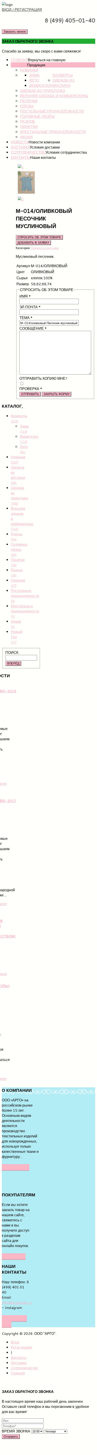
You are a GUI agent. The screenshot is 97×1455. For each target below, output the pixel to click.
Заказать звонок (15, 31)
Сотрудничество (28, 152)
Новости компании (44, 142)
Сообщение (33, 328)
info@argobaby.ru (17, 1302)
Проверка (30, 388)
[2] (21, 199)
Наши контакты (43, 157)
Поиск (11, 652)
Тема (25, 317)
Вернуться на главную (46, 59)
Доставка (20, 147)
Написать (13, 1256)
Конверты (63, 75)
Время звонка (16, 1431)
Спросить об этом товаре (39, 237)
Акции (26, 136)
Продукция (36, 64)
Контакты (20, 157)
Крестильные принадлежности (53, 131)
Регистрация (21, 1347)
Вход (15, 1342)
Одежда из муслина (63, 83)
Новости (20, 142)
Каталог (19, 64)
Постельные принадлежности (52, 111)
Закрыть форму (56, 394)
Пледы (26, 106)
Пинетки (29, 126)
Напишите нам (14, 1321)
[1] (21, 167)
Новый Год (16, 636)
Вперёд (13, 663)
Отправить (30, 394)
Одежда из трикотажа (42, 90)
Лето (34, 80)
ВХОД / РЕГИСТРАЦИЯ (22, 9)
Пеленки (29, 100)
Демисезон (41, 85)
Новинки (29, 70)
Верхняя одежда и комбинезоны (54, 95)
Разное (27, 121)
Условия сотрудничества (66, 152)
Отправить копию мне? (43, 378)
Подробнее (15, 1167)
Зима (34, 75)
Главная (19, 59)
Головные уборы (37, 116)
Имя (25, 296)
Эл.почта (30, 306)
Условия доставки (45, 147)
